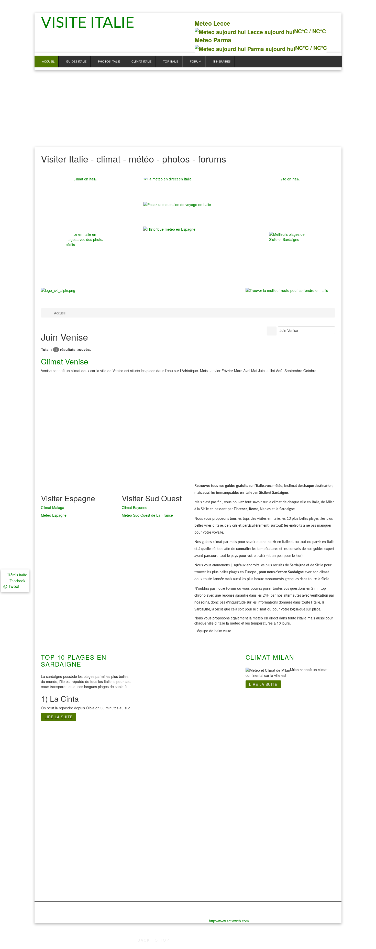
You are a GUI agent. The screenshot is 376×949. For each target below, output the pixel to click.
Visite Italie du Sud (160, 736)
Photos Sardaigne (210, 825)
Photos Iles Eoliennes (291, 861)
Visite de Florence (58, 746)
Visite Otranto (156, 751)
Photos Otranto (157, 841)
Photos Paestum (158, 846)
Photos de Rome (107, 825)
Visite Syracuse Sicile (291, 771)
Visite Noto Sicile (287, 761)
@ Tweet (11, 586)
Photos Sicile (283, 825)
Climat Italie (141, 61)
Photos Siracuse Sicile (292, 856)
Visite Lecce (154, 746)
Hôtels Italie (16, 575)
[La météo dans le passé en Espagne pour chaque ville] (169, 228)
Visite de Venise (56, 807)
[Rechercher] (272, 330)
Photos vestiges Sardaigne (219, 846)
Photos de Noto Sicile (291, 830)
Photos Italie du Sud (162, 825)
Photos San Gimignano (51, 885)
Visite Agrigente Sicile (291, 741)
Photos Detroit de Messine (295, 836)
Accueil (48, 61)
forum (195, 61)
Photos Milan (53, 861)
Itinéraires (222, 61)
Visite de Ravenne (58, 787)
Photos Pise (52, 871)
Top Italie (170, 61)
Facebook (16, 581)
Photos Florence (56, 836)
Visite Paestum (157, 756)
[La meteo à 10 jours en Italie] (188, 178)
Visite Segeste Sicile (290, 766)
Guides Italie (76, 61)
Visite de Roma (106, 736)
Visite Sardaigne (209, 736)
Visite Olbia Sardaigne (215, 761)
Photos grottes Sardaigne (218, 841)
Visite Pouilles (156, 766)
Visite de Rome (106, 741)
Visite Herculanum (160, 741)
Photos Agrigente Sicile (292, 846)
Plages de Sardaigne (213, 741)
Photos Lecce (155, 836)
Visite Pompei (156, 761)
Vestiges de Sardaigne (215, 751)
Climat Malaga (52, 507)
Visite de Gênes (55, 741)
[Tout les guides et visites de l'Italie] (290, 197)
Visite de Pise (53, 782)
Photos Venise (54, 892)
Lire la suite (59, 716)
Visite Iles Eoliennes (290, 756)
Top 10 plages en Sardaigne (73, 660)
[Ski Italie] (58, 289)
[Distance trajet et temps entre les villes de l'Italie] (287, 289)
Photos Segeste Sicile (291, 851)
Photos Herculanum (161, 830)
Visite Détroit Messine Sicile (297, 746)
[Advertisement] (188, 109)
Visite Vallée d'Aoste (60, 802)
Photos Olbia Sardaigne (216, 836)
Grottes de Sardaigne (214, 746)
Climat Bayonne (134, 507)
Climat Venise (64, 361)
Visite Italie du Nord (59, 736)
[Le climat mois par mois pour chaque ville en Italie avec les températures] (85, 197)
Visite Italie (90, 23)
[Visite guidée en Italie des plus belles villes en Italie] (85, 253)
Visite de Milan (54, 771)
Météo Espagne (54, 515)
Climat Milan (270, 656)
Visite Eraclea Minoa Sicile (295, 751)
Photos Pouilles (157, 856)
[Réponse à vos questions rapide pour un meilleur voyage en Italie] (177, 206)
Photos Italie (109, 61)
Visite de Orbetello (58, 777)
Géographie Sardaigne (215, 756)
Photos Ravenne (56, 877)
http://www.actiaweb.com (229, 920)
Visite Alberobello (159, 771)
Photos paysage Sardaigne (219, 851)
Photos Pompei (157, 851)
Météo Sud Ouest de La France (147, 515)
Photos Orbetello (56, 866)
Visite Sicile (282, 736)
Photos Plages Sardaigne (217, 830)
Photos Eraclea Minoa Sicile (297, 841)
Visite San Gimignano (51, 795)
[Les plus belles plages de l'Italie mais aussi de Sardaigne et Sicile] (290, 253)
